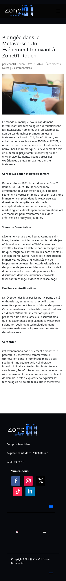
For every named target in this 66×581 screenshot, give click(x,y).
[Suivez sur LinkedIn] (30, 491)
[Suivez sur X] (40, 481)
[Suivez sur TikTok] (17, 491)
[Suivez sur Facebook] (15, 481)
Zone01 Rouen (16, 64)
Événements (53, 64)
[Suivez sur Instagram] (28, 481)
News (5, 68)
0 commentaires (22, 68)
